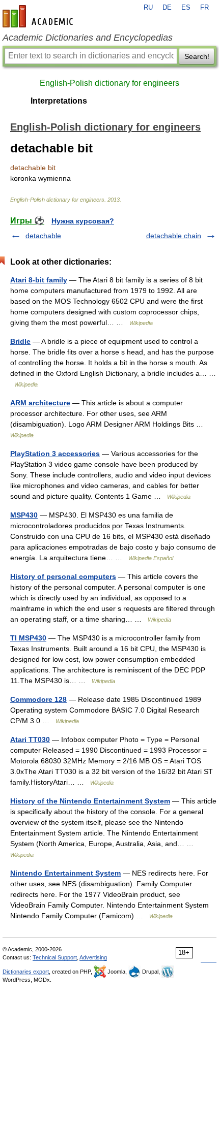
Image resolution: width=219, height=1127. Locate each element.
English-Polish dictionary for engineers (109, 83)
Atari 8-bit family (38, 280)
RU (148, 7)
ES (185, 7)
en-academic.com (39, 16)
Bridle (20, 341)
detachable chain (173, 236)
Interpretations (59, 100)
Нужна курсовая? (82, 221)
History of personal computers (63, 576)
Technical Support (55, 957)
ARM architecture (40, 403)
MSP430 (24, 515)
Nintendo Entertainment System (65, 873)
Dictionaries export (26, 972)
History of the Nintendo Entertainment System (90, 801)
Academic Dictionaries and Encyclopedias (88, 38)
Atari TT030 (30, 739)
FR (204, 7)
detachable (43, 236)
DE (167, 7)
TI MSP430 (28, 638)
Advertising (93, 957)
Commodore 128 (38, 699)
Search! (196, 56)
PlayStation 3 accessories (55, 453)
